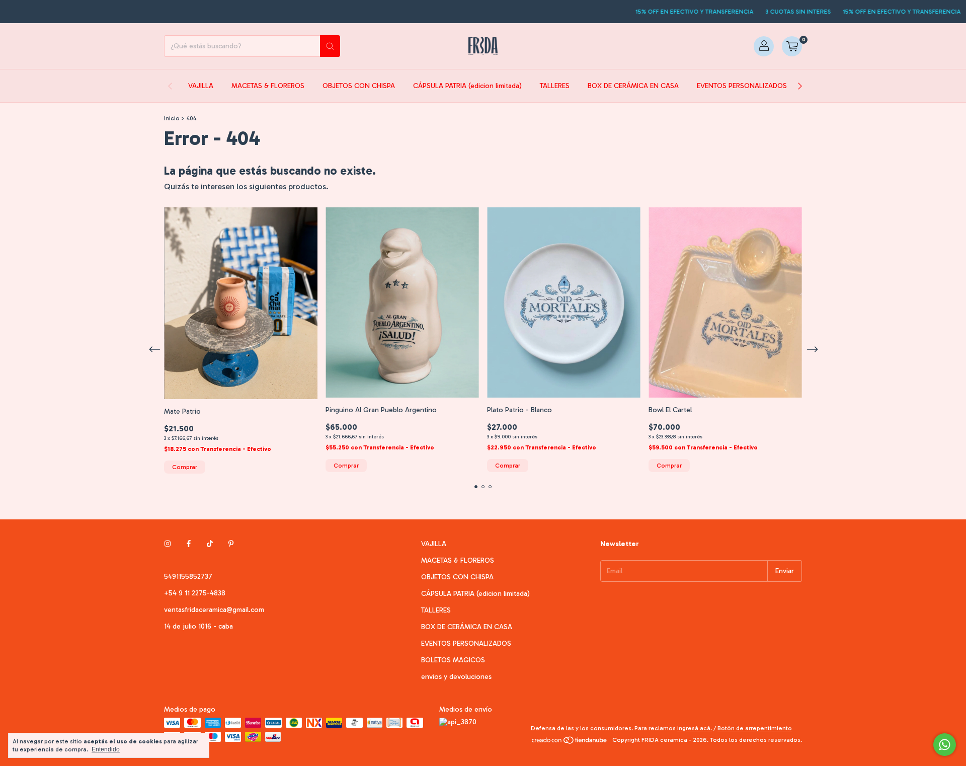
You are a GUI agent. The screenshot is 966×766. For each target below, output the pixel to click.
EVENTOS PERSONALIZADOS (742, 86)
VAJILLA (200, 86)
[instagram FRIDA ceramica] (167, 544)
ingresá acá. (694, 728)
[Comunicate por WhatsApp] (944, 744)
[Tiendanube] (570, 742)
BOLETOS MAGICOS (453, 660)
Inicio (172, 118)
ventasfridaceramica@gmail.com (214, 609)
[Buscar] (330, 46)
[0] (792, 46)
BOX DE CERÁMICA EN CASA (633, 86)
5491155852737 (188, 576)
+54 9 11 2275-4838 (194, 593)
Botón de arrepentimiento (754, 728)
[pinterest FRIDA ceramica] (230, 544)
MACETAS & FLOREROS (267, 86)
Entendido (106, 749)
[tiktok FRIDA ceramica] (209, 544)
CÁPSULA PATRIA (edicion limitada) (467, 86)
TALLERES (555, 86)
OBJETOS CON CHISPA (359, 86)
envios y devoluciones (456, 676)
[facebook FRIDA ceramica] (188, 544)
